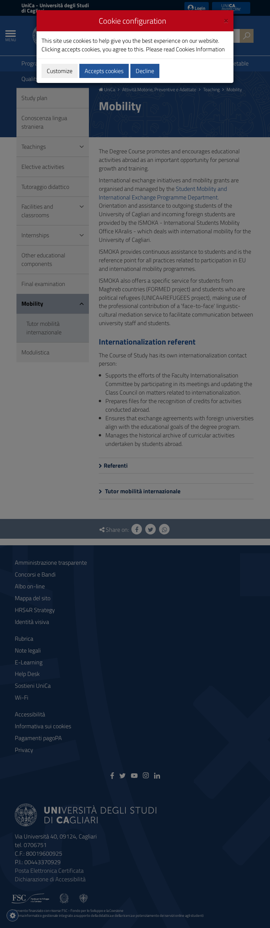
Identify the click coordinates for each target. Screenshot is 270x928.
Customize (59, 70)
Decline (145, 70)
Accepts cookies (104, 70)
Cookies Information (200, 49)
